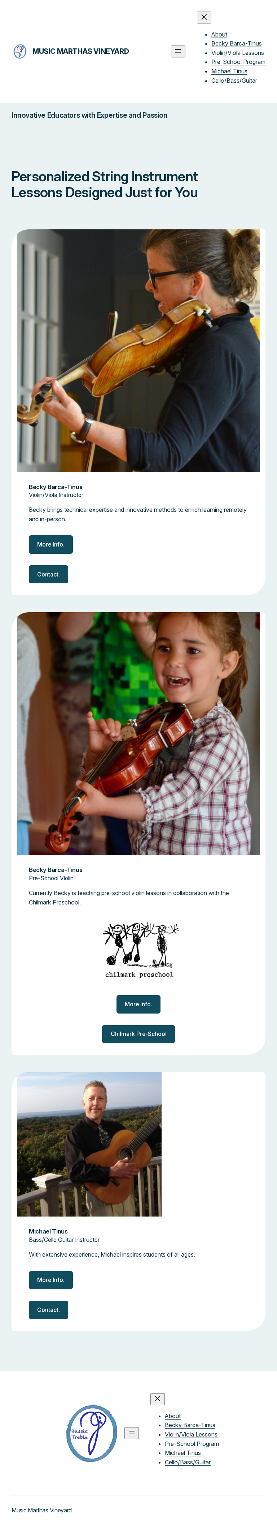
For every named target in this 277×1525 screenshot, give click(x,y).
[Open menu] (178, 51)
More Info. (51, 544)
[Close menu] (204, 17)
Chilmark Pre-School (139, 1034)
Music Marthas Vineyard (80, 51)
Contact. (48, 574)
